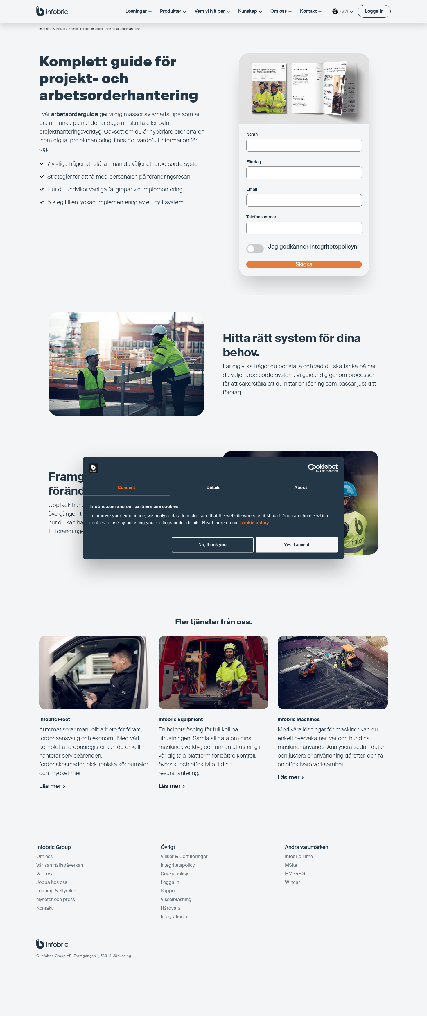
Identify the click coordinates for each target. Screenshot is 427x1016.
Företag (253, 161)
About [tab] (300, 487)
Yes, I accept (296, 544)
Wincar (292, 882)
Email (251, 189)
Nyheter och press (55, 899)
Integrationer (174, 916)
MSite (291, 865)
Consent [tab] (126, 487)
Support (169, 891)
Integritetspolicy (178, 865)
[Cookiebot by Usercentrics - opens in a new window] (312, 468)
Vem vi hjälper (210, 11)
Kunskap (247, 11)
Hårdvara (171, 908)
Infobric (44, 29)
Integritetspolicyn (333, 246)
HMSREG (295, 874)
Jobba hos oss (51, 882)
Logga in (170, 882)
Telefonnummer (261, 217)
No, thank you (212, 544)
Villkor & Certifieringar (184, 856)
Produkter (170, 11)
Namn (252, 134)
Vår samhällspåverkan (59, 865)
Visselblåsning (176, 899)
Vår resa (45, 874)
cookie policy (254, 522)
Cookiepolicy (174, 874)
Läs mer (50, 786)
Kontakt (308, 11)
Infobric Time (299, 856)
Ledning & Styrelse (56, 891)
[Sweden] (52, 11)
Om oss (278, 11)
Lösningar (136, 11)
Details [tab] (214, 487)
